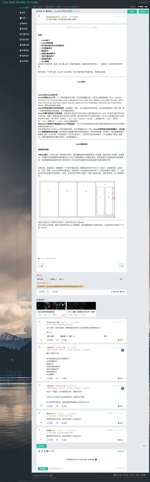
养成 (48, 258)
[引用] (48, 451)
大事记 (132, 475)
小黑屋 (137, 475)
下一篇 (121, 266)
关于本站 (125, 475)
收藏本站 (144, 2)
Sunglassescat (52, 16)
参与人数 (40, 279)
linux (41, 258)
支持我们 (25, 61)
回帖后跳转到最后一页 (57, 469)
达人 (44, 258)
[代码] (50, 451)
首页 (23, 12)
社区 (24, 18)
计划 (51, 258)
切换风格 (25, 34)
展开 (121, 279)
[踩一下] (48, 291)
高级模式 (120, 451)
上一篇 (40, 266)
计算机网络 (48, 6)
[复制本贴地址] (41, 340)
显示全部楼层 (74, 17)
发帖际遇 (41, 286)
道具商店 (25, 55)
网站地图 (143, 475)
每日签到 (25, 39)
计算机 (58, 6)
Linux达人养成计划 (71, 6)
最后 (54, 258)
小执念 (48, 347)
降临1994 (49, 413)
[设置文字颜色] (42, 451)
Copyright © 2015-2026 (43, 475)
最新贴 (24, 23)
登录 (85, 459)
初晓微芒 (49, 430)
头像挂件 (25, 50)
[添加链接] (45, 451)
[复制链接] (77, 11)
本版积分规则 (120, 468)
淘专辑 (24, 28)
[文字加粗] (39, 451)
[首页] (34, 7)
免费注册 (91, 459)
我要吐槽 (25, 45)
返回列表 (145, 446)
